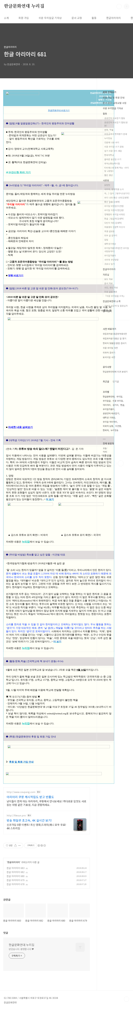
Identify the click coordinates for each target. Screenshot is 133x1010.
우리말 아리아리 (110, 421)
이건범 (118, 426)
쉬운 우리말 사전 (110, 347)
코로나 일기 (109, 263)
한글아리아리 (113, 18)
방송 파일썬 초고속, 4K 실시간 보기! (29, 820)
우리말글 (107, 400)
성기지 (115, 404)
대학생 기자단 (109, 417)
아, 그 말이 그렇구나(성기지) (117, 193)
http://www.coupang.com (21, 792)
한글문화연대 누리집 (24, 6)
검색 (119, 6)
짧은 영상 (108, 175)
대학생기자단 (110, 243)
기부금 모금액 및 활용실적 (116, 305)
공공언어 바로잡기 (111, 413)
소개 (6, 18)
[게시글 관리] (20, 845)
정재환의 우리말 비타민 (114, 214)
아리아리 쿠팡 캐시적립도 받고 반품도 (30, 797)
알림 (106, 239)
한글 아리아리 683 (15, 868)
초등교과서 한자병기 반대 (115, 134)
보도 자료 (108, 279)
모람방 (107, 185)
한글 (122, 404)
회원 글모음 (109, 231)
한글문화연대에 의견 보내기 (115, 371)
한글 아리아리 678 (15, 884)
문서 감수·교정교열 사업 (114, 102)
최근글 (106, 381)
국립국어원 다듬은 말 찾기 (114, 338)
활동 (94, 18)
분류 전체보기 (109, 92)
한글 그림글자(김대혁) (114, 218)
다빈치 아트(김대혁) (113, 222)
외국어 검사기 (109, 352)
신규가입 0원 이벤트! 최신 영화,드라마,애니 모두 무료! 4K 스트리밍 (36, 826)
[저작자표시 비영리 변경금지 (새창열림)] (41, 845)
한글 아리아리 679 (15, 880)
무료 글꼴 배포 (110, 291)
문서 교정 (77, 18)
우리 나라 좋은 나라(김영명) (116, 197)
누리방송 (108, 138)
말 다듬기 (107, 311)
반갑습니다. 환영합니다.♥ (21, 949)
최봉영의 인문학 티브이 (114, 227)
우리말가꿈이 (110, 255)
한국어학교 (109, 155)
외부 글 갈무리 (110, 235)
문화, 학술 (108, 129)
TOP (126, 999)
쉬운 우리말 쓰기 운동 (114, 146)
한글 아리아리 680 (15, 876)
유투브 (121, 463)
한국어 (106, 430)
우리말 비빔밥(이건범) (114, 206)
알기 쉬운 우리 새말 (113, 150)
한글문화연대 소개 (111, 301)
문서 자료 (108, 283)
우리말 (119, 396)
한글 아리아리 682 (15, 872)
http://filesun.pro (16, 815)
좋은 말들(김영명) (112, 201)
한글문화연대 (109, 396)
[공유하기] (15, 845)
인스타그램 (113, 463)
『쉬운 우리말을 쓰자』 (114, 295)
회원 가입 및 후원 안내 (113, 97)
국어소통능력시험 (112, 163)
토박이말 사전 (109, 357)
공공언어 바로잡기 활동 (114, 118)
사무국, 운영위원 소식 (114, 189)
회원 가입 (23, 18)
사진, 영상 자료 (111, 287)
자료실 (106, 274)
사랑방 (106, 180)
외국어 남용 (108, 426)
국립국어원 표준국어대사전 (115, 333)
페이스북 (106, 463)
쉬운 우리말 (118, 400)
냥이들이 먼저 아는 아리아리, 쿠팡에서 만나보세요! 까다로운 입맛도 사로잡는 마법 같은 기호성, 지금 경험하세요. (46, 803)
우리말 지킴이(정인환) (114, 210)
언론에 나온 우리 (111, 142)
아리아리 (107, 404)
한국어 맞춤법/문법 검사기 (114, 343)
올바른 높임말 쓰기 (112, 159)
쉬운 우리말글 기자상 (50, 18)
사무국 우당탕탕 (111, 259)
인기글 (116, 381)
